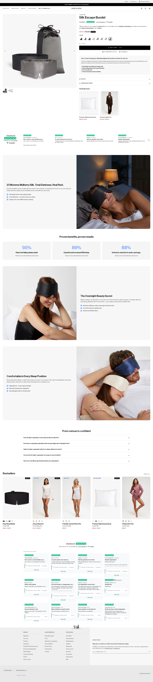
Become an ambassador (29, 649)
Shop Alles (69, 636)
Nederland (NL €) (21, 670)
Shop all (146, 474)
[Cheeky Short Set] (136, 498)
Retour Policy (48, 646)
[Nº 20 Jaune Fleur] (69, 521)
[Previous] (5, 51)
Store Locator (27, 659)
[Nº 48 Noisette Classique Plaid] (129, 521)
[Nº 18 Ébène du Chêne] (4, 521)
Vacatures (26, 643)
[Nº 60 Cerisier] (63, 521)
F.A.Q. (46, 638)
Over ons (25, 638)
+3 (101, 521)
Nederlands (7, 670)
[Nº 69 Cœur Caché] (34, 521)
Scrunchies (69, 654)
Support (126, 1)
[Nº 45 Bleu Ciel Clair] (126, 521)
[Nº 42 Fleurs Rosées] (66, 521)
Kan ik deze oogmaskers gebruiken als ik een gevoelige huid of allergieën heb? (46, 443)
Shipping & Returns (86, 83)
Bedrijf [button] (25, 632)
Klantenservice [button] (50, 632)
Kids (67, 659)
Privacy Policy (108, 648)
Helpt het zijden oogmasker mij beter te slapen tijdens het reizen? (42, 449)
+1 (131, 521)
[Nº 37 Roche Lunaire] (96, 521)
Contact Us (117, 648)
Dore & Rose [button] (69, 632)
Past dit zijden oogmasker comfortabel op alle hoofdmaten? (41, 437)
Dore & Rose (143, 673)
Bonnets (68, 651)
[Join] (149, 651)
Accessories (69, 656)
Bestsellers (9, 473)
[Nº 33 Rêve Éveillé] (7, 521)
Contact (47, 651)
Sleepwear (69, 646)
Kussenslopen (70, 638)
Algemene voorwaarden (51, 641)
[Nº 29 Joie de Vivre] (99, 521)
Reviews (25, 641)
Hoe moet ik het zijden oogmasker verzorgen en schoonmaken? (42, 455)
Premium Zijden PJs (105, 117)
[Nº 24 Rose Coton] (39, 521)
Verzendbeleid (49, 643)
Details (83, 79)
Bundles (68, 643)
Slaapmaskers (70, 641)
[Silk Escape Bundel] (81, 39)
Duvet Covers (69, 649)
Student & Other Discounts (30, 646)
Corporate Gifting (28, 654)
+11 (12, 521)
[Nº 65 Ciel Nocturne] (9, 521)
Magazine (26, 636)
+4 (41, 521)
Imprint (25, 656)
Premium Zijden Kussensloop (87, 117)
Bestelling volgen (49, 636)
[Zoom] (39, 51)
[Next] (74, 51)
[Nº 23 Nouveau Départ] (93, 521)
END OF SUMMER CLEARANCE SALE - (76, 4)
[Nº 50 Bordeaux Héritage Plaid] (123, 521)
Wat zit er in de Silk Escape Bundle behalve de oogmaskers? (41, 461)
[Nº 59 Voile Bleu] (36, 521)
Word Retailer (27, 651)
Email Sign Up (133, 1)
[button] (6, 8)
